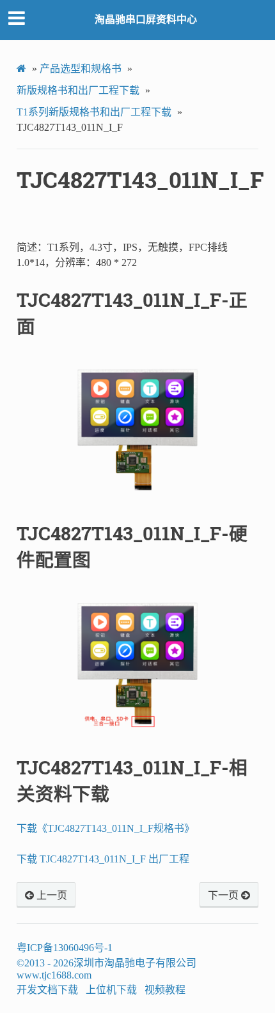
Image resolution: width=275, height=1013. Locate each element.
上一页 (50, 896)
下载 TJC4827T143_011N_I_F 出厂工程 (103, 859)
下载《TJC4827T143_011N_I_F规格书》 (105, 828)
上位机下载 (111, 989)
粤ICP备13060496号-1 (65, 947)
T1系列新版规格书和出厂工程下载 (94, 112)
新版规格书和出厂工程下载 (78, 90)
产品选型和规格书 (81, 68)
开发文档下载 (47, 989)
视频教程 (165, 989)
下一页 (224, 896)
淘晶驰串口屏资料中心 (146, 19)
